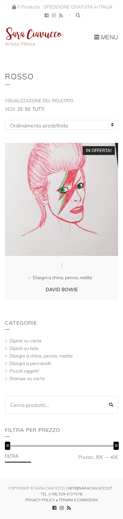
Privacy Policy (40, 500)
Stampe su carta (27, 378)
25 (20, 109)
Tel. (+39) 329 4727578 (61, 494)
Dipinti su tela (24, 348)
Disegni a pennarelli (30, 363)
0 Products (28, 7)
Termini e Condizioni (78, 500)
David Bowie (62, 290)
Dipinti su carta (25, 341)
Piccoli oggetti (24, 371)
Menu (108, 37)
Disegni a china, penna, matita (62, 277)
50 (27, 109)
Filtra (11, 456)
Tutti (38, 109)
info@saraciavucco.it (90, 488)
